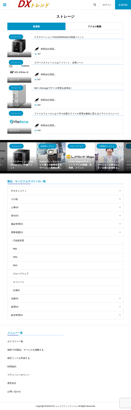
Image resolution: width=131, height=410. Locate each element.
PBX (15, 248)
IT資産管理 (18, 240)
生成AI (16, 290)
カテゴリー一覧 (15, 341)
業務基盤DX (17, 232)
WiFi (15, 265)
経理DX (14, 306)
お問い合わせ (14, 391)
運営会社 (11, 383)
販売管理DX (17, 314)
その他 (14, 199)
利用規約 (11, 366)
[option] (21, 156)
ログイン (107, 4)
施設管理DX (17, 223)
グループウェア (21, 273)
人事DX (14, 207)
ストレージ (18, 281)
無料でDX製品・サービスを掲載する (25, 349)
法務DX (14, 298)
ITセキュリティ (19, 190)
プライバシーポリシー (18, 374)
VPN (15, 257)
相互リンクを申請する (18, 358)
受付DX (14, 215)
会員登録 (123, 4)
